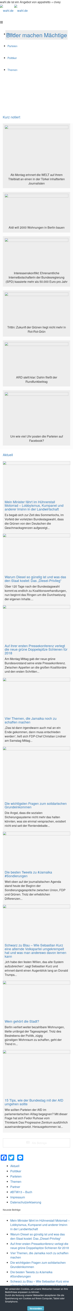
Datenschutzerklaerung (25, 1202)
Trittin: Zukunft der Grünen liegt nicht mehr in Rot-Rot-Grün (36, 329)
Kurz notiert (11, 116)
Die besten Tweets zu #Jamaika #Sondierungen (31, 1274)
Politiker (15, 1171)
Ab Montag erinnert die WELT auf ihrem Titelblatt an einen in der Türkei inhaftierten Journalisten (36, 179)
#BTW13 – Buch (21, 1192)
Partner (15, 1187)
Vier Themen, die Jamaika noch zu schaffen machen (39, 1255)
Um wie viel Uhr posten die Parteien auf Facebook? (36, 438)
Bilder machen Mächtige (36, 35)
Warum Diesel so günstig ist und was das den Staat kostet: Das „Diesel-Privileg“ (37, 1236)
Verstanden (36, 1308)
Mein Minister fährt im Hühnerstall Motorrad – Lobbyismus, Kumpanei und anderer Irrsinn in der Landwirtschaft (40, 1224)
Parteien (16, 1176)
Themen (15, 1181)
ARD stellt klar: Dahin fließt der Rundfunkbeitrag (36, 379)
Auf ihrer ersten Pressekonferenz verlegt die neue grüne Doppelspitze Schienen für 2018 (39, 1246)
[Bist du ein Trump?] (36, 149)
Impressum (17, 1197)
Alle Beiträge (39, 1143)
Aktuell (8, 455)
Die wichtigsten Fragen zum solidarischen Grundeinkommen (38, 1264)
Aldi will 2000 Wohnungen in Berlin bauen (37, 227)
